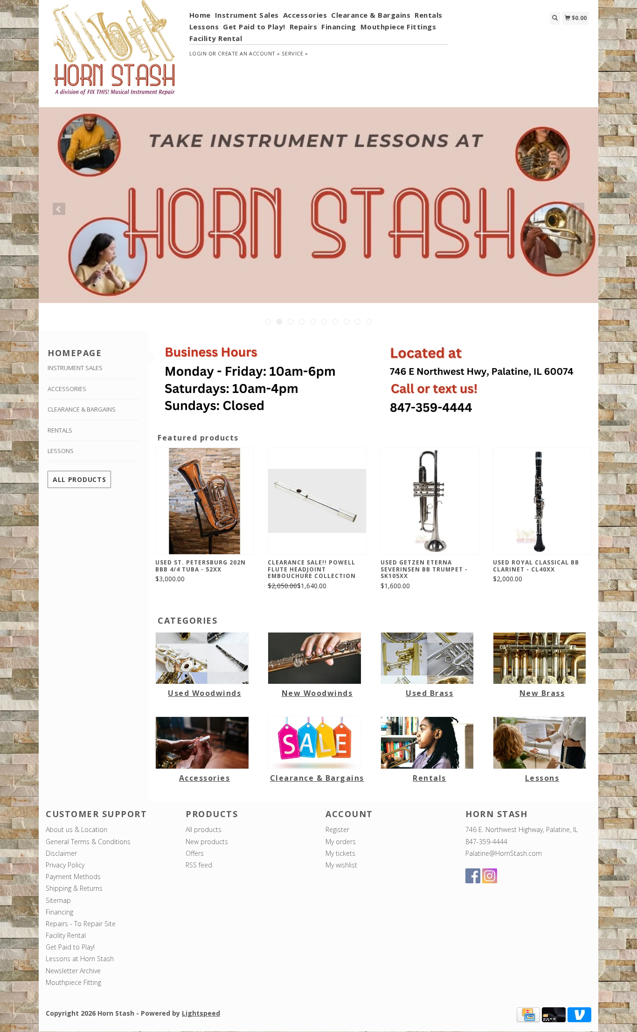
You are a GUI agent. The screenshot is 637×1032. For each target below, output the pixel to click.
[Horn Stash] (114, 52)
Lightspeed (201, 1013)
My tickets (340, 853)
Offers (195, 853)
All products (79, 479)
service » (295, 53)
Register (337, 829)
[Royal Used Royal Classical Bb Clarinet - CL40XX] (542, 501)
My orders (340, 841)
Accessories (305, 15)
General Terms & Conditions (88, 841)
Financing (338, 26)
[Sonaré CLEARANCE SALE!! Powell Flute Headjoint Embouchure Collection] (317, 501)
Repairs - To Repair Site (81, 923)
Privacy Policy (65, 864)
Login (198, 53)
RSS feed (199, 864)
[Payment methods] (528, 1014)
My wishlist (341, 864)
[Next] (578, 209)
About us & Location (76, 829)
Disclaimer (61, 853)
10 (369, 321)
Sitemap (58, 900)
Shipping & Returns (74, 888)
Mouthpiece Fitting (73, 982)
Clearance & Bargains (370, 15)
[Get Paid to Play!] (318, 205)
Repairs (304, 26)
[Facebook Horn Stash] (472, 875)
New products (207, 841)
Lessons (204, 26)
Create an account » (249, 53)
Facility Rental (215, 38)
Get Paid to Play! (254, 26)
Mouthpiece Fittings (398, 26)
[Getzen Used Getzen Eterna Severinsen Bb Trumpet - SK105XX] (429, 501)
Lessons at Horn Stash (80, 958)
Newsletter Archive (73, 970)
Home (200, 15)
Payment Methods (73, 876)
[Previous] (59, 209)
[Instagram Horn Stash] (489, 875)
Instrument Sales (247, 15)
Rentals (429, 15)
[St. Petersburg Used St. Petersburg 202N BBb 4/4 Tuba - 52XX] (204, 501)
